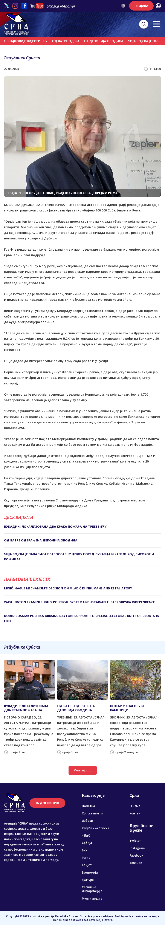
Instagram (137, 848)
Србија (87, 843)
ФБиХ (86, 835)
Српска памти (92, 813)
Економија (90, 872)
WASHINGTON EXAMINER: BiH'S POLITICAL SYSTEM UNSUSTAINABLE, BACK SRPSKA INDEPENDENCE (79, 602)
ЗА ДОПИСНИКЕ (47, 803)
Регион (87, 858)
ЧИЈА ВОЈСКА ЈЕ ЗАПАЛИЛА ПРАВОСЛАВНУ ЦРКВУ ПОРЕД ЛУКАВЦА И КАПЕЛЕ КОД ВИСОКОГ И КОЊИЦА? (79, 556)
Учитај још (83, 770)
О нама (135, 806)
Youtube (136, 863)
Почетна (88, 806)
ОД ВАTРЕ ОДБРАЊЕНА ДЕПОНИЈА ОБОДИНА (74, 41)
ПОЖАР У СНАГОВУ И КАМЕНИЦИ (127, 708)
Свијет (87, 865)
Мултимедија (92, 898)
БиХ (84, 850)
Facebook (136, 855)
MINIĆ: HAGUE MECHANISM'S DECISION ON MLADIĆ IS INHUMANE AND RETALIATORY (68, 588)
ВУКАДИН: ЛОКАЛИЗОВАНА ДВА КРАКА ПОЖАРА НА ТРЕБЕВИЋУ (55, 526)
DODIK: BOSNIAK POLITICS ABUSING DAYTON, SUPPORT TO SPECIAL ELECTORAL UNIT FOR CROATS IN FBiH (81, 618)
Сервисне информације (92, 889)
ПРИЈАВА (141, 6)
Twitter (135, 841)
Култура (88, 880)
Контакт (136, 813)
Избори (87, 821)
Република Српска (95, 828)
